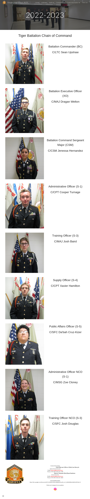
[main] (45, 14)
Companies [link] (59, 2)
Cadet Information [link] (72, 2)
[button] (3, 496)
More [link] (84, 2)
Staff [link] (50, 2)
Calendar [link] (44, 2)
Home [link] (37, 2)
